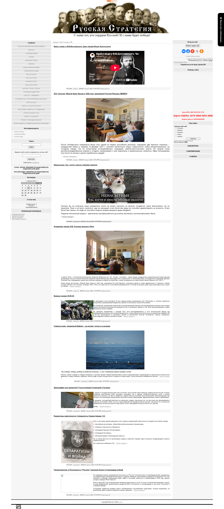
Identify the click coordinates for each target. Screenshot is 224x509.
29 (22, 195)
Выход (206, 59)
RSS (210, 59)
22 (22, 193)
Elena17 (87, 88)
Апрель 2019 (31, 181)
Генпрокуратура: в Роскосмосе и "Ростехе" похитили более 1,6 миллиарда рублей (88, 470)
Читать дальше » (70, 156)
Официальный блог (18, 214)
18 (31, 190)
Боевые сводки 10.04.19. (64, 296)
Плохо (179, 134)
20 (37, 190)
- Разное (16, 136)
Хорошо (180, 130)
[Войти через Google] (197, 51)
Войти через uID (192, 46)
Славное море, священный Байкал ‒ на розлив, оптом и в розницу (82, 326)
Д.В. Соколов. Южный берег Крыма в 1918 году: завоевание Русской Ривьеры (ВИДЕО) (90, 94)
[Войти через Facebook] (188, 51)
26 (34, 193)
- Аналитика (17, 134)
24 (28, 193)
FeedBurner (35, 162)
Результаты (178, 140)
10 (28, 188)
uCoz (120, 502)
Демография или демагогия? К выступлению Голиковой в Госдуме (82, 388)
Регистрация (178, 62)
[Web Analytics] (112, 1)
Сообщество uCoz (18, 215)
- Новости (16, 131)
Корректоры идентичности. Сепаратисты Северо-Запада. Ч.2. (79, 416)
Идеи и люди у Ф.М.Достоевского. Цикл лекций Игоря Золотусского (82, 46)
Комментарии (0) (104, 88)
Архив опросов (188, 140)
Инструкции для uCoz (19, 219)
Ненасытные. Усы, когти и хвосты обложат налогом (75, 165)
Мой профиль (198, 59)
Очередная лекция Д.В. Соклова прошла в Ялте (74, 227)
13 (37, 188)
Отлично (180, 128)
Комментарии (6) (106, 221)
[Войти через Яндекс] (192, 51)
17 (28, 190)
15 (22, 190)
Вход (185, 62)
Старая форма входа (193, 56)
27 (37, 193)
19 (34, 190)
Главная (55, 42)
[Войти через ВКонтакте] (184, 51)
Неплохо (180, 132)
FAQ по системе (17, 217)
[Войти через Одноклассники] (202, 51)
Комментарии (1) (114, 381)
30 (25, 195)
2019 (61, 42)
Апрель (66, 42)
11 (31, 188)
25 (31, 193)
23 (25, 193)
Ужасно (179, 136)
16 (25, 190)
